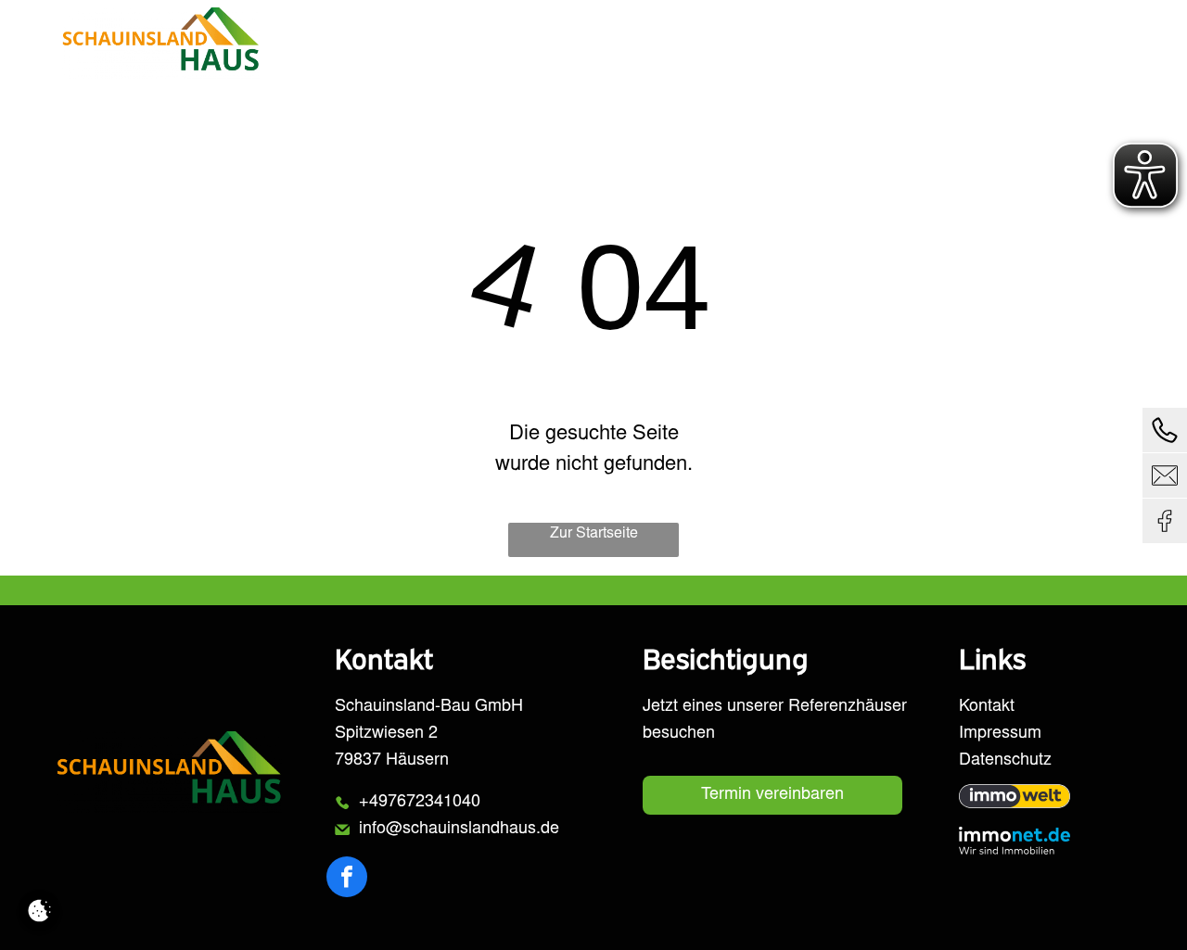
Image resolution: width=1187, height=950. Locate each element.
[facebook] (346, 879)
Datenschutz (1005, 761)
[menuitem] (539, 43)
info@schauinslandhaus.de (459, 829)
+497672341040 (419, 802)
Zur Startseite (594, 533)
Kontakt (987, 707)
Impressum (1000, 734)
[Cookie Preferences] (39, 910)
